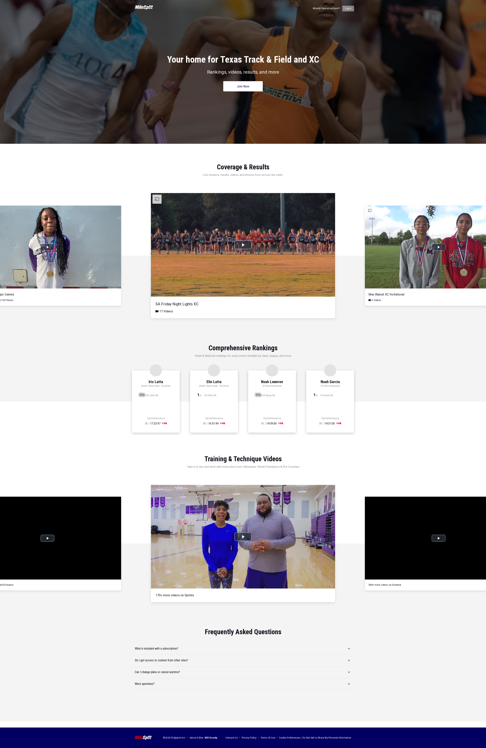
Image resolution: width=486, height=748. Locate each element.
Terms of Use (268, 737)
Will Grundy (211, 737)
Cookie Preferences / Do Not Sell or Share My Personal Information (315, 737)
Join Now (243, 86)
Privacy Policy (249, 737)
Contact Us (232, 737)
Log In (348, 8)
